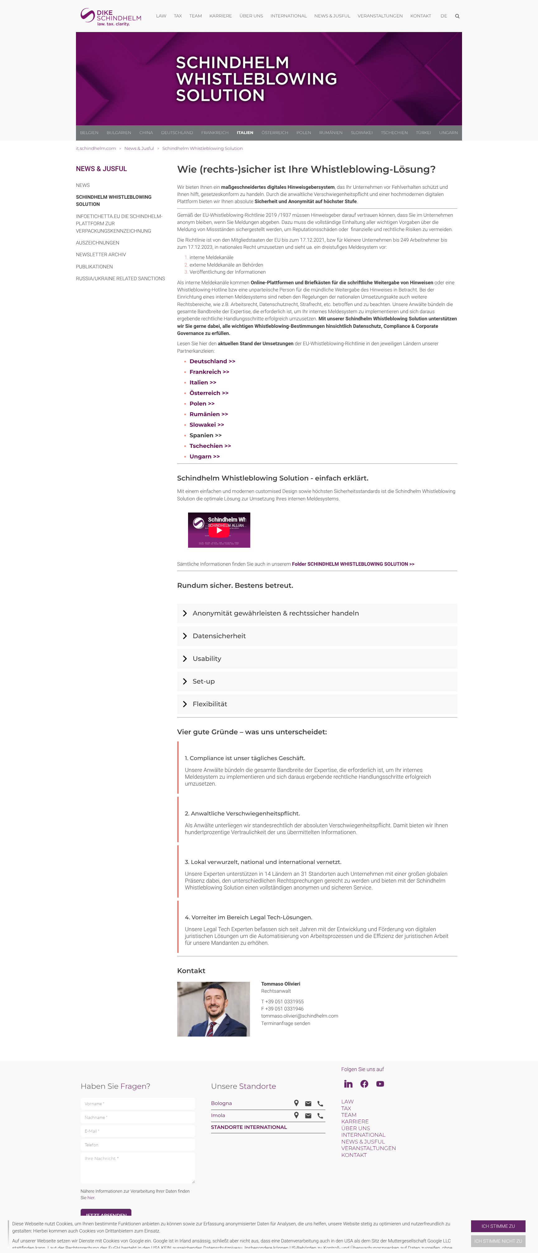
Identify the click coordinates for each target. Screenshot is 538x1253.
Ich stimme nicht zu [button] (498, 1241)
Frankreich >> (209, 372)
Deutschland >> (212, 361)
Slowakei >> (207, 424)
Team (348, 1115)
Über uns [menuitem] (251, 16)
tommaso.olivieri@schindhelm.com (299, 1016)
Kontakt (353, 1155)
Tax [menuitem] (178, 16)
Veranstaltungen (368, 1148)
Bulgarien (119, 132)
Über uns (355, 1128)
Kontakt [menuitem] (420, 16)
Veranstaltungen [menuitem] (380, 16)
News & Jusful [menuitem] (332, 16)
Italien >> (203, 382)
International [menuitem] (289, 16)
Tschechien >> (210, 446)
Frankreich (215, 132)
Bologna (221, 1104)
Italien (245, 132)
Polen (303, 132)
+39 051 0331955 (284, 1002)
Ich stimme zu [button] (498, 1226)
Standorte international (249, 1127)
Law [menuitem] (161, 16)
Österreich (275, 132)
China (146, 132)
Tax (346, 1109)
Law (347, 1102)
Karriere (355, 1122)
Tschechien (394, 132)
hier (90, 1197)
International (363, 1135)
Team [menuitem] (195, 16)
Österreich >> (209, 393)
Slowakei (362, 132)
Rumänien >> (209, 414)
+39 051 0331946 (284, 1009)
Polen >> (202, 403)
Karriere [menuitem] (221, 16)
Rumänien (331, 132)
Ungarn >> (205, 456)
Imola (218, 1116)
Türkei (423, 132)
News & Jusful (101, 169)
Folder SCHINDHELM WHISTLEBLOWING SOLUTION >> (353, 564)
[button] (469, 1234)
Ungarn (448, 132)
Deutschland (177, 132)
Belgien (89, 132)
